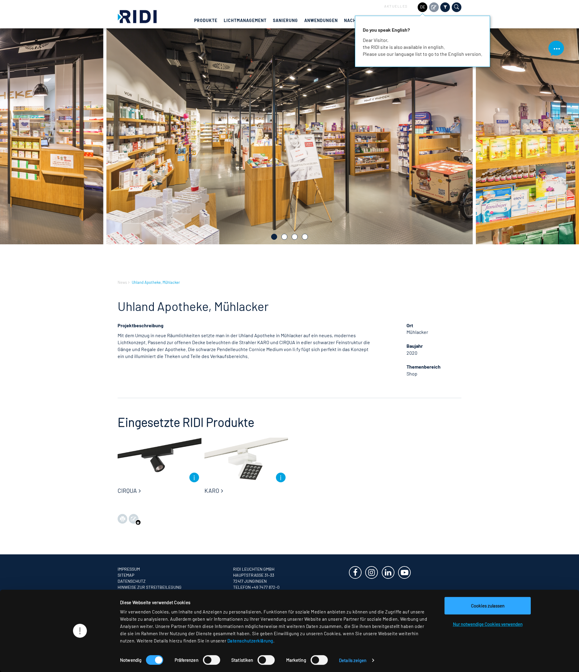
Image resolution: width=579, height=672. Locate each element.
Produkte (205, 20)
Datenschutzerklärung (250, 640)
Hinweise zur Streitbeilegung (150, 587)
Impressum (129, 569)
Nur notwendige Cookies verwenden (488, 624)
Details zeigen (352, 660)
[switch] (211, 660)
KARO (211, 490)
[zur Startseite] (137, 16)
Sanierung (285, 20)
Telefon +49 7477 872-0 (256, 587)
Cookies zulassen (488, 605)
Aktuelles (396, 6)
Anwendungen (321, 20)
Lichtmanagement (245, 20)
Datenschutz (132, 581)
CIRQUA (127, 490)
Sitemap (126, 575)
